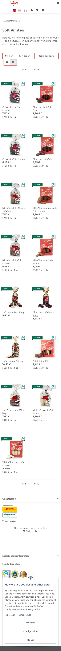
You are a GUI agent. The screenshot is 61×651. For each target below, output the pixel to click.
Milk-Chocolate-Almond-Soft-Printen (14, 210)
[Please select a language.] (15, 10)
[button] (59, 3)
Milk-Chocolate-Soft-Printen (12, 262)
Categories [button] (9, 498)
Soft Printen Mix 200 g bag (13, 412)
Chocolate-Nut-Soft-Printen (12, 109)
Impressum (10, 615)
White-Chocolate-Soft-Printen (43, 412)
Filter (10, 55)
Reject (30, 640)
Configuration (30, 631)
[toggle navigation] (3, 2)
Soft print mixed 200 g (13, 312)
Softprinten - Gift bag (12, 361)
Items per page (46, 55)
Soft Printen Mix (41, 361)
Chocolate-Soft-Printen (13, 159)
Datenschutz (25, 615)
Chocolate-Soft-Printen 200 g (44, 314)
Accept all (31, 622)
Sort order (24, 55)
